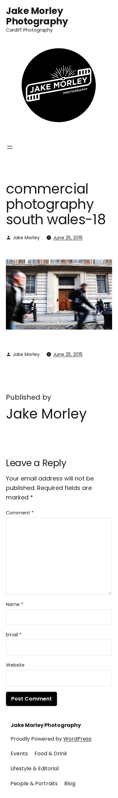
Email (14, 634)
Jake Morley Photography (37, 16)
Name (14, 604)
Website (15, 665)
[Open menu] (10, 147)
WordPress (77, 739)
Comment (20, 513)
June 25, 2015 (68, 237)
